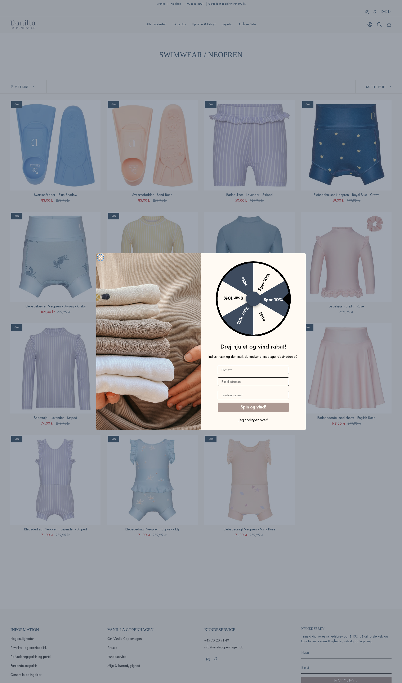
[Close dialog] (100, 257)
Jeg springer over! (253, 419)
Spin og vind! (253, 407)
